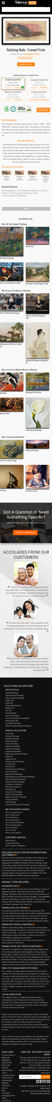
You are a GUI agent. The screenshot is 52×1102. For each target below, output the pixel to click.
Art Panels (9, 734)
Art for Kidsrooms (12, 820)
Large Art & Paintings (13, 792)
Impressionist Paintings (14, 698)
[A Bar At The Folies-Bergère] (11, 302)
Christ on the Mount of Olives (10, 283)
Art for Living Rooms (13, 812)
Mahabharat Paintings (14, 774)
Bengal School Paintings (15, 761)
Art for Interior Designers (15, 846)
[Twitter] (37, 1082)
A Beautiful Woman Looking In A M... (37, 361)
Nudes (5, 193)
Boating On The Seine (33, 392)
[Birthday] (11, 381)
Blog (3, 1090)
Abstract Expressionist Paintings (18, 726)
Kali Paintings (10, 802)
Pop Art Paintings (12, 716)
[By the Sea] (37, 235)
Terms (4, 1073)
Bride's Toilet (4, 413)
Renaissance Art (12, 721)
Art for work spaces (13, 833)
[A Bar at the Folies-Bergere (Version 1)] (37, 303)
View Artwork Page (24, 57)
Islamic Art (9, 700)
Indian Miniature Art (13, 705)
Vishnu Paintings (12, 744)
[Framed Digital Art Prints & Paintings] (41, 946)
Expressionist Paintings (14, 695)
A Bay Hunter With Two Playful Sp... (11, 345)
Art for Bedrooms (12, 815)
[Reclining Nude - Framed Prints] (26, 30)
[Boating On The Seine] (37, 381)
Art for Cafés (10, 830)
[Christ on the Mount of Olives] (11, 271)
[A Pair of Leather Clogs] (11, 449)
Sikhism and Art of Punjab (15, 797)
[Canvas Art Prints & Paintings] (33, 924)
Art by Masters (9, 190)
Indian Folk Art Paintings (15, 782)
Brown (44, 190)
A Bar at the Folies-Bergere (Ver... (35, 317)
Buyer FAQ (6, 1065)
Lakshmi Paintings (12, 749)
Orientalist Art (10, 713)
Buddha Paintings (12, 739)
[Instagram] (45, 1082)
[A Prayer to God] (37, 477)
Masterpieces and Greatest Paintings (20, 777)
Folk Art (8, 711)
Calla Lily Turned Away (33, 430)
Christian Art (10, 764)
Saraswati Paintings (13, 751)
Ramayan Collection (13, 787)
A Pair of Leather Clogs (8, 460)
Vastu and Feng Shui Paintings (17, 805)
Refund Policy (7, 1070)
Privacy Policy (7, 1078)
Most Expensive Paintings (15, 779)
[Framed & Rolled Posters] (29, 908)
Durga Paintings (11, 799)
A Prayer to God (31, 491)
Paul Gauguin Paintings (21, 193)
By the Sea (29, 246)
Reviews (5, 1068)
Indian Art (9, 703)
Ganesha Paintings (12, 746)
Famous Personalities (14, 794)
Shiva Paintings (11, 741)
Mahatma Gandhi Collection (16, 754)
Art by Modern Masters (28, 190)
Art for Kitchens (11, 817)
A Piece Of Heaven (32, 450)
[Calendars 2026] (19, 886)
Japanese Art (10, 759)
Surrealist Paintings (13, 723)
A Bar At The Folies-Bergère (10, 313)
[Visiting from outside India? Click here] (16, 855)
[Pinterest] (48, 1082)
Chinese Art (10, 767)
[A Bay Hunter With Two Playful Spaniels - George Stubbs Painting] (11, 332)
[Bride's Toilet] (11, 404)
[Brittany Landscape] (11, 241)
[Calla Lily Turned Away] (37, 413)
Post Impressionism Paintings (20, 194)
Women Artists (11, 772)
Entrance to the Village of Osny (37, 283)
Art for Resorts (11, 828)
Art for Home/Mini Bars (14, 822)
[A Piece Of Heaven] (37, 444)
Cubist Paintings (11, 693)
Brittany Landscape (7, 258)
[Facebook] (41, 1082)
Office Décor (10, 840)
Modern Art (9, 708)
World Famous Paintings (15, 769)
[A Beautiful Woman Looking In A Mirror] (37, 340)
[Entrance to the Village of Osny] (37, 271)
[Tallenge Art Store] (26, 3)
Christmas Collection (13, 784)
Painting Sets (10, 789)
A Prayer (3, 490)
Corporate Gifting (12, 843)
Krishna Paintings (12, 736)
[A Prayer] (11, 476)
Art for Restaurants (13, 825)
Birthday (3, 393)
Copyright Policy (8, 1075)
